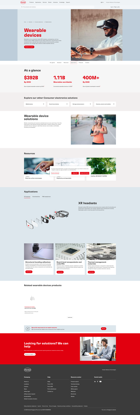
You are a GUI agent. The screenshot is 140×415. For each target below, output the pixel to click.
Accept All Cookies (84, 173)
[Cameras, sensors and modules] (105, 104)
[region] (70, 171)
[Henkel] (27, 370)
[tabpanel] (70, 219)
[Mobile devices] (35, 104)
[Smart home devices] (58, 104)
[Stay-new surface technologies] (39, 169)
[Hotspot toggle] (56, 212)
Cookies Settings (55, 173)
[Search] (22, 7)
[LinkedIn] (95, 381)
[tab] (27, 196)
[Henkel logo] (23, 2)
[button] (56, 212)
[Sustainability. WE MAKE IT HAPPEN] (101, 169)
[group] (70, 259)
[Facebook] (97, 381)
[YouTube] (100, 381)
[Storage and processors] (82, 104)
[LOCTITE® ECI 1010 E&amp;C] (32, 303)
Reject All (75, 173)
